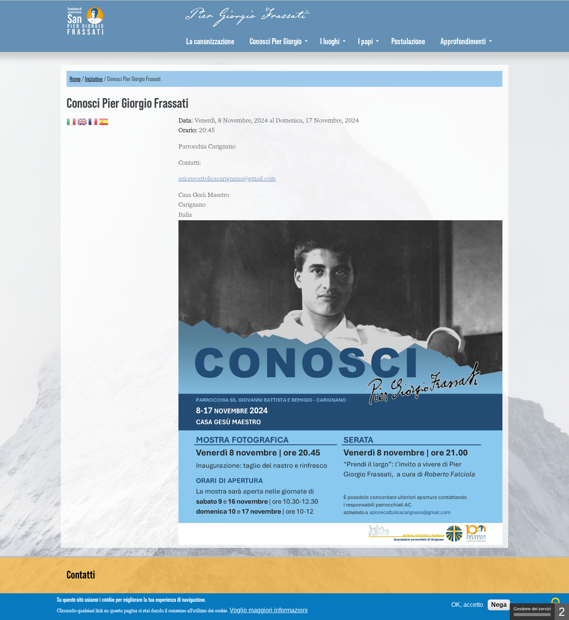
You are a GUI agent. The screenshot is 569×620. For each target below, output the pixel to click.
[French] (93, 123)
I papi (365, 41)
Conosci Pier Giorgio (276, 41)
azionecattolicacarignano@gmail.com (227, 179)
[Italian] (71, 123)
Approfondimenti (463, 41)
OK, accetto (467, 604)
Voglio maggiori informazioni (269, 610)
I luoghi (329, 41)
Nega (499, 604)
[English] (82, 123)
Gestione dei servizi (532, 608)
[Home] (93, 20)
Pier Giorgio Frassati (245, 15)
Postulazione (408, 41)
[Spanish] (103, 123)
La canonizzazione (210, 41)
